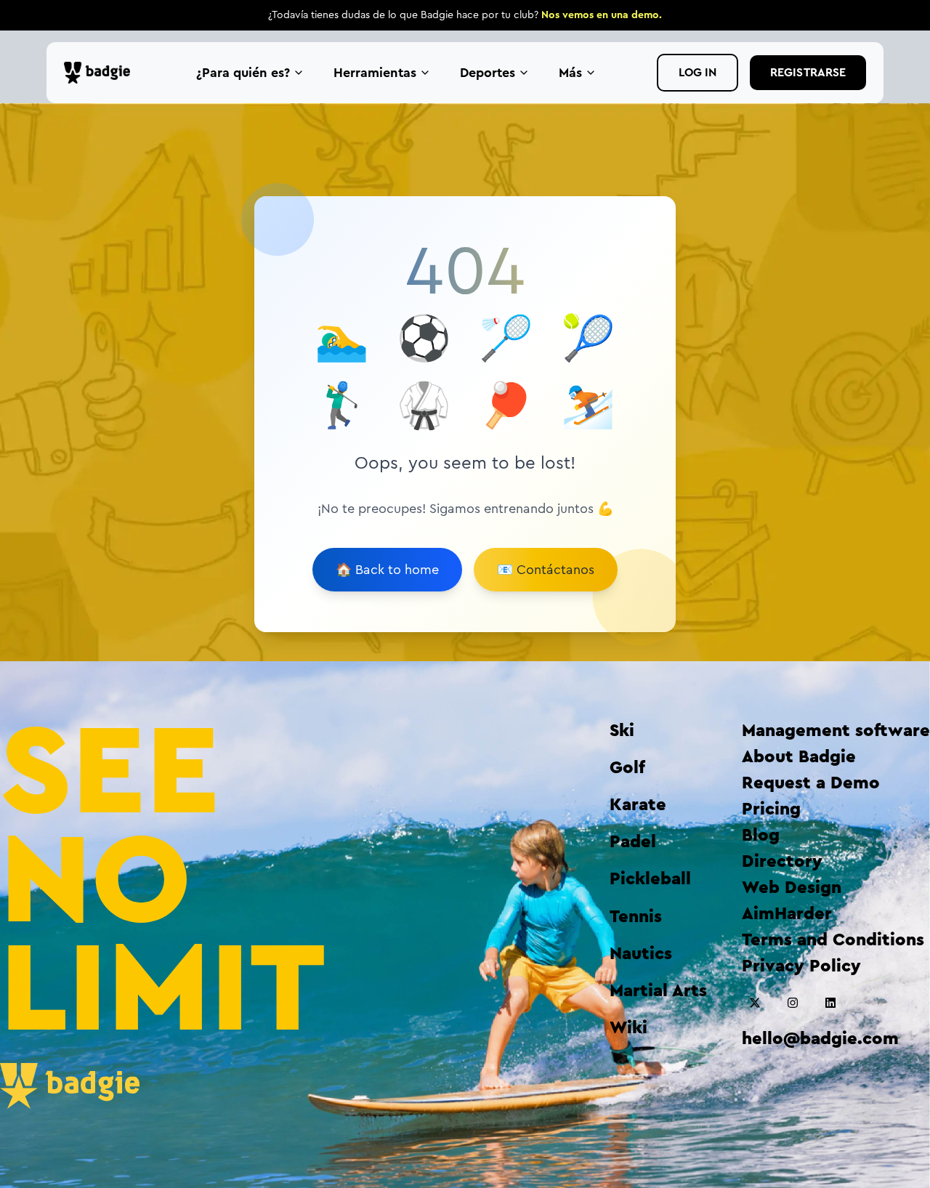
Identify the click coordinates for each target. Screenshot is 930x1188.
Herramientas (374, 72)
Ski (622, 731)
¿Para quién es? (243, 72)
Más (570, 72)
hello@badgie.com (820, 1039)
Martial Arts (658, 991)
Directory (782, 861)
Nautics (641, 954)
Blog (761, 835)
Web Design (791, 888)
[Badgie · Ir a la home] (100, 73)
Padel (633, 842)
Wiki (628, 1028)
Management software (836, 731)
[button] (755, 1003)
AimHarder (787, 914)
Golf (627, 768)
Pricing (771, 809)
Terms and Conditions (833, 940)
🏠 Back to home (387, 569)
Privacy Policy (801, 966)
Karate (638, 805)
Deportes (487, 72)
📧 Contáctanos (545, 569)
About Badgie (799, 757)
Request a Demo (811, 783)
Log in (697, 72)
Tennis (636, 917)
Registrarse (808, 72)
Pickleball (650, 879)
